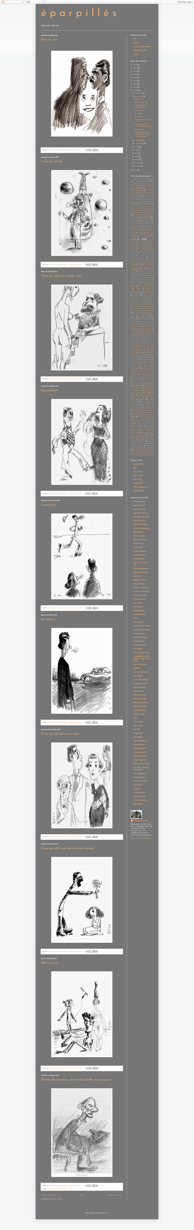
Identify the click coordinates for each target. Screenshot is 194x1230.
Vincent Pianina (140, 800)
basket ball (134, 208)
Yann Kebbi (138, 804)
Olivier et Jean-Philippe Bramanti (143, 381)
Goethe (56, 1189)
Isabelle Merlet (139, 614)
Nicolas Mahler (139, 710)
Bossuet (135, 214)
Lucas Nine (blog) (140, 680)
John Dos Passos (145, 319)
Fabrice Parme (139, 584)
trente (136, 54)
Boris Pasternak (147, 212)
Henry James (135, 282)
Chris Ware (134, 221)
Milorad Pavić (145, 372)
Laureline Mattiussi (141, 652)
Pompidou (141, 399)
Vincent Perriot (139, 796)
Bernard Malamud (136, 210)
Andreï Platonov (135, 195)
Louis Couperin (146, 346)
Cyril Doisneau (139, 555)
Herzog (148, 288)
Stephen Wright (146, 430)
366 (134, 39)
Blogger (106, 1213)
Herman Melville (136, 284)
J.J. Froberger (142, 299)
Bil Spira (148, 210)
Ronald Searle (139, 745)
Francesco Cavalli (144, 255)
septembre (139, 143)
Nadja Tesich (137, 377)
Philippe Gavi (135, 388)
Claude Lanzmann (145, 223)
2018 (135, 74)
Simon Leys (143, 428)
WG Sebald (147, 452)
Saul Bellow (143, 421)
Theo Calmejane (140, 773)
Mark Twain (134, 359)
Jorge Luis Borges (145, 321)
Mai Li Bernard (139, 687)
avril (136, 156)
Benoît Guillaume (140, 540)
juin (136, 150)
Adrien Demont (139, 501)
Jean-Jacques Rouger (141, 630)
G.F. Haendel (147, 264)
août (137, 147)
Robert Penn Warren (139, 414)
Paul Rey (136, 729)
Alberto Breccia (136, 188)
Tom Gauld (137, 785)
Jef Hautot (134, 319)
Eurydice (140, 251)
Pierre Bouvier (149, 390)
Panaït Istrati (137, 386)
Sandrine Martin (140, 752)
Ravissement (49, 390)
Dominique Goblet (140, 572)
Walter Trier (149, 450)
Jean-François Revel (140, 313)
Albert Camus (135, 186)
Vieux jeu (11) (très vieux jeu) (60, 733)
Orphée (135, 383)
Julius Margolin (135, 330)
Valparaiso (148, 439)
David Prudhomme (139, 230)
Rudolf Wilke (138, 491)
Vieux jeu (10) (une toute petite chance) (67, 848)
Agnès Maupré (139, 505)
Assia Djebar (135, 206)
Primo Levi (134, 401)
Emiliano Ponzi (139, 580)
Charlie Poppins (139, 551)
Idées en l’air (49, 962)
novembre (139, 96)
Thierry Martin (139, 777)
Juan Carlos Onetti (136, 326)
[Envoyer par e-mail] (87, 150)
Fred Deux (146, 262)
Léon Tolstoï (149, 341)
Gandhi (133, 266)
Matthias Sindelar (145, 359)
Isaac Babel (137, 295)
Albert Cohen (147, 186)
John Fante (134, 321)
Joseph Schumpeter (145, 324)
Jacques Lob (137, 306)
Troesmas (137, 789)
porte (149, 399)
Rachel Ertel (142, 403)
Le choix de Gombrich (142, 47)
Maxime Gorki (147, 361)
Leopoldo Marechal (140, 344)
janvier (137, 166)
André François (139, 520)
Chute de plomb (51, 161)
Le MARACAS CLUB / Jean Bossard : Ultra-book (141, 658)
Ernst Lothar (142, 248)
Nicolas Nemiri (139, 714)
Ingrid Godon (138, 610)
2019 (135, 71)
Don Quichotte (145, 237)
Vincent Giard (139, 792)
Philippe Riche (146, 388)
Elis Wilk (136, 576)
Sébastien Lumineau (141, 764)
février (137, 163)
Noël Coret (147, 377)
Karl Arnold (138, 475)
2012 (135, 170)
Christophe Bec (146, 221)
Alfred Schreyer (148, 188)
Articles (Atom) (56, 1199)
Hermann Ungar (144, 286)
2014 (135, 87)
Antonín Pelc (147, 197)
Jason (145, 306)
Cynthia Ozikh (137, 228)
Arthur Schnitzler (145, 204)
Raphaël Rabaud (140, 741)
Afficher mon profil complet (141, 838)
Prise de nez (49, 39)
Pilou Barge (138, 737)
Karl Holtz (144, 332)
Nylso (135, 718)
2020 (135, 68)
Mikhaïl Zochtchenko (139, 370)
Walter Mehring (138, 450)
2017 (135, 77)
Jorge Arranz (138, 641)
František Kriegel (145, 259)
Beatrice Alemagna (141, 528)
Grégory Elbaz (139, 599)
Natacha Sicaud (139, 706)
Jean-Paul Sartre (144, 317)
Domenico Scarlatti (136, 234)
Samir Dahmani (139, 748)
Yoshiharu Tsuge (136, 454)
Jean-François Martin (142, 626)
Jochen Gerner (139, 633)
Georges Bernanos (145, 271)
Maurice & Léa (135, 361)
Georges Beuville (140, 595)
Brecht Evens (138, 543)
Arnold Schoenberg (139, 201)
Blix (134, 468)
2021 (135, 65)
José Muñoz (134, 324)
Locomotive (48, 504)
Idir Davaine (138, 607)
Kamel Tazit (147, 330)
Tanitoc (142, 434)
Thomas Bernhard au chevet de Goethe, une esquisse (76, 1079)
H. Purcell (140, 277)
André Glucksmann (145, 192)
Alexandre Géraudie (141, 517)
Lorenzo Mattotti (140, 672)
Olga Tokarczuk (148, 379)
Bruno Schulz (145, 214)
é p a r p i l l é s (79, 13)
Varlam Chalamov (137, 441)
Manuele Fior (138, 691)
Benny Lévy (146, 208)
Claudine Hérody (136, 226)
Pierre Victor (142, 394)
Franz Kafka (135, 262)
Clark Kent (134, 223)
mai (136, 153)
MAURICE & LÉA (139, 50)
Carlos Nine (138, 547)
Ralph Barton (146, 405)
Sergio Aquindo (145, 423)
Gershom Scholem (136, 273)
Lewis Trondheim (140, 664)
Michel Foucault (146, 363)
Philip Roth (148, 386)
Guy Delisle (137, 603)
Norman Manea (136, 379)
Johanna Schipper (140, 637)
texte (148, 434)
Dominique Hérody (140, 820)
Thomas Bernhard (66, 1189)
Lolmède (136, 668)
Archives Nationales (137, 199)
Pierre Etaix (136, 392)
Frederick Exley (136, 264)
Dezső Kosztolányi (144, 232)
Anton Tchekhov (137, 197)
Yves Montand (147, 454)
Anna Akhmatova (148, 195)
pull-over (143, 401)
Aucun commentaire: (76, 150)
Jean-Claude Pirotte (146, 310)
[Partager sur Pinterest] (97, 150)
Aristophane (149, 199)
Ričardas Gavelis (139, 410)
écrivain (50, 1189)
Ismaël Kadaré (143, 297)
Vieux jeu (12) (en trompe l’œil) (61, 275)
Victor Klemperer (145, 443)
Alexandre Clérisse (140, 513)
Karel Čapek (135, 332)
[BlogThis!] (89, 150)
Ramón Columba (136, 408)
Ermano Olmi (142, 246)
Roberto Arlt (142, 416)
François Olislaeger (141, 591)
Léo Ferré (141, 341)
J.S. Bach (143, 301)
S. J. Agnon (141, 419)
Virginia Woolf (136, 445)
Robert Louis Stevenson (146, 412)
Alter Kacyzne (138, 190)
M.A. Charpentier (136, 348)
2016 (135, 81)
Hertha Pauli (135, 288)
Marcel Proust (149, 352)
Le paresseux (142, 339)
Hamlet (148, 277)
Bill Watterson (135, 212)
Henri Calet (134, 279)
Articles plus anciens (114, 1195)
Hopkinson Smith (136, 290)
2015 (135, 84)
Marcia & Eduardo (139, 355)
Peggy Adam (138, 733)
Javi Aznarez (138, 622)
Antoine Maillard (140, 524)
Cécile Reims (135, 219)
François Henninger (141, 588)
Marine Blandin (139, 695)
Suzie (143, 432)
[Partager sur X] (92, 150)
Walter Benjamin (147, 448)
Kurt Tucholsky (141, 335)
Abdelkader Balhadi (145, 179)
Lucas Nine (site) (140, 683)
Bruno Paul (137, 472)
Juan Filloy (148, 326)
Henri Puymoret (146, 279)
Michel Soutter (136, 366)
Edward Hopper (142, 242)
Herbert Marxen (146, 282)
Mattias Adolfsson (141, 702)
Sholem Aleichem (137, 426)
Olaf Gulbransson (140, 487)
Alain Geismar (145, 183)
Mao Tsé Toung (144, 350)
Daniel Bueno (138, 559)
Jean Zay (134, 310)
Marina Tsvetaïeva (144, 357)
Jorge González (139, 645)
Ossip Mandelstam (146, 384)
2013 (135, 90)
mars (137, 159)
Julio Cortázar (135, 328)
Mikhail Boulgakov (147, 368)
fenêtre (136, 43)
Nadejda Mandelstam (146, 374)
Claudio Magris (148, 226)
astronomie (147, 206)
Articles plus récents (49, 1195)
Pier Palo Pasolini (136, 390)
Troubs (140, 439)
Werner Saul (137, 452)
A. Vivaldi (134, 179)
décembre (139, 93)
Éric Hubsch (143, 244)
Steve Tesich (135, 432)
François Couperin (137, 257)
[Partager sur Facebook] (94, 150)
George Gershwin (144, 266)
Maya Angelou (135, 363)
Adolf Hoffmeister (137, 181)
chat (143, 219)
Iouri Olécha (148, 293)
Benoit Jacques (139, 536)
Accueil (81, 1195)
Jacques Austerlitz (147, 304)
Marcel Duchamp (136, 352)
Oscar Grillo (138, 722)
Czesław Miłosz (148, 228)
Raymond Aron (148, 408)
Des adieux (48, 619)
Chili (148, 219)
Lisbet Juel (137, 483)
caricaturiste (145, 217)
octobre (138, 140)
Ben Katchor (138, 532)
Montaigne (134, 374)
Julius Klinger (146, 328)
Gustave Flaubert (141, 275)
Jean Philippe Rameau (144, 308)
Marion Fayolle (139, 699)
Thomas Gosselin (140, 781)
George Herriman (137, 268)
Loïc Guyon (138, 676)
